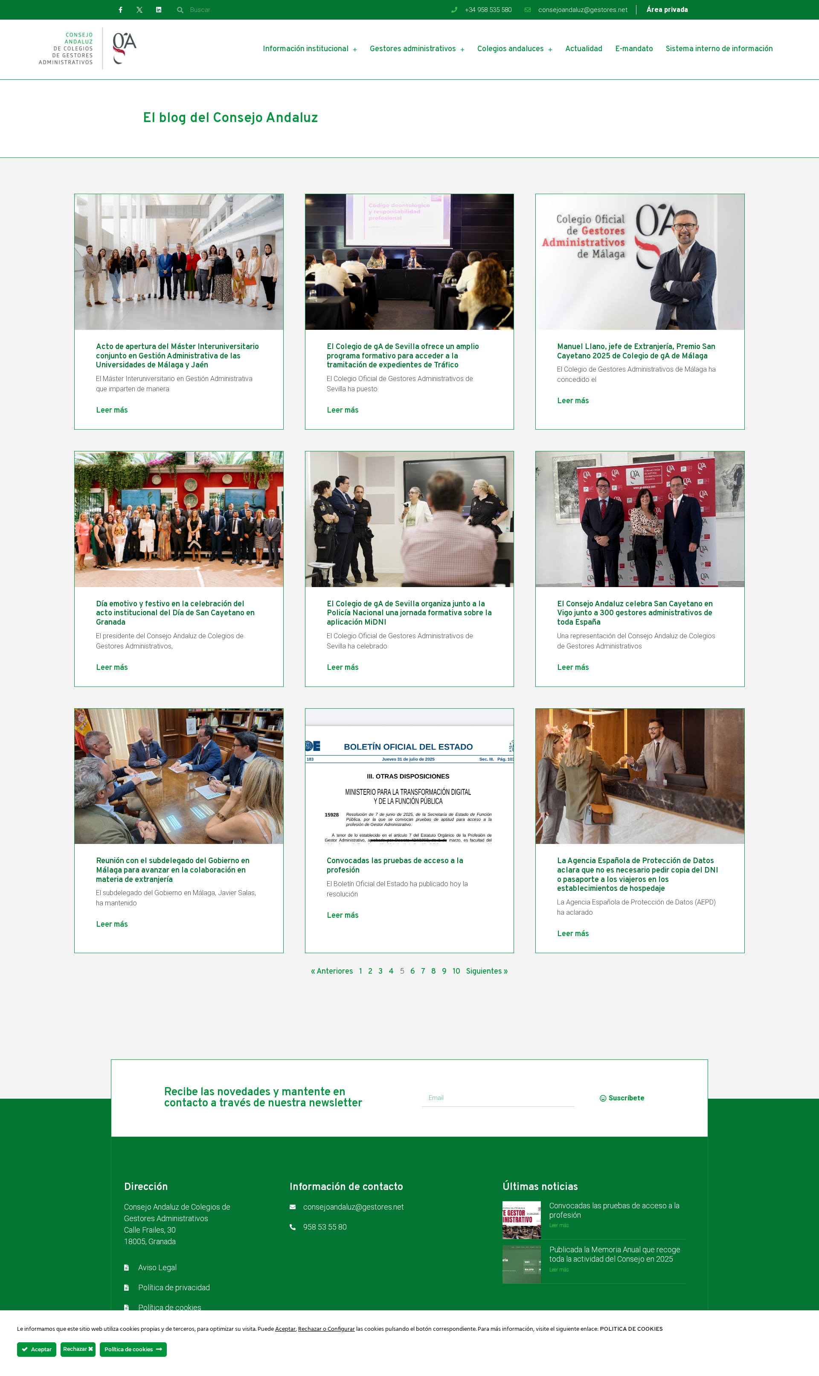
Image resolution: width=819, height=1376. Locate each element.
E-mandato (634, 49)
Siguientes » (487, 972)
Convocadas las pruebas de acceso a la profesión (395, 866)
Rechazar (75, 1349)
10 (456, 972)
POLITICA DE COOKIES (631, 1329)
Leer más (112, 411)
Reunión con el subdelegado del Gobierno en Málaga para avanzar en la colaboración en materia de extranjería (173, 870)
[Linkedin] (158, 10)
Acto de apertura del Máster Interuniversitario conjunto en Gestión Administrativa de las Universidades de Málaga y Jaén (177, 356)
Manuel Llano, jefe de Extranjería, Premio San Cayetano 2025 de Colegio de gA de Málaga (636, 351)
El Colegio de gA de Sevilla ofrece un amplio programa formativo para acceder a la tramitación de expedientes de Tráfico (403, 356)
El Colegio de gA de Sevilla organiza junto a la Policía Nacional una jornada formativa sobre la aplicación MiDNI (409, 613)
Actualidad (583, 49)
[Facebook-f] (120, 10)
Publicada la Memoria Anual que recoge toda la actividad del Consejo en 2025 (614, 1254)
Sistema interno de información (719, 49)
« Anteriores (332, 972)
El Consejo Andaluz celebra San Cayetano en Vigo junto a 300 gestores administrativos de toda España (635, 613)
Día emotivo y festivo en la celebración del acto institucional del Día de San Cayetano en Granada (175, 613)
